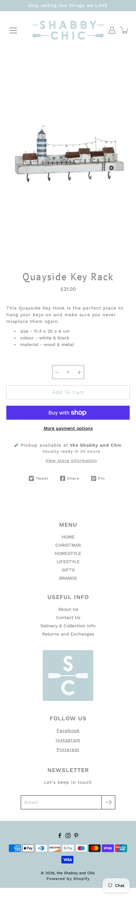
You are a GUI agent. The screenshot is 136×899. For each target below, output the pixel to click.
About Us (68, 609)
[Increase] (79, 372)
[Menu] (13, 30)
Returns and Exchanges (68, 633)
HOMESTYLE (68, 553)
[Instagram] (68, 835)
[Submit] (108, 802)
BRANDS (68, 578)
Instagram (68, 740)
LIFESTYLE (68, 561)
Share (73, 478)
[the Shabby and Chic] (68, 30)
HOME (68, 536)
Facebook (68, 730)
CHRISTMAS (68, 545)
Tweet (42, 478)
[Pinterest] (76, 835)
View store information (71, 460)
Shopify (81, 878)
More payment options (68, 428)
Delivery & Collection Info (68, 625)
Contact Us (68, 617)
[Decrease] (57, 372)
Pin (101, 478)
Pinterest (68, 749)
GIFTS (68, 569)
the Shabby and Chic (76, 873)
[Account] (112, 30)
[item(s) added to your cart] (125, 30)
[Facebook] (59, 835)
